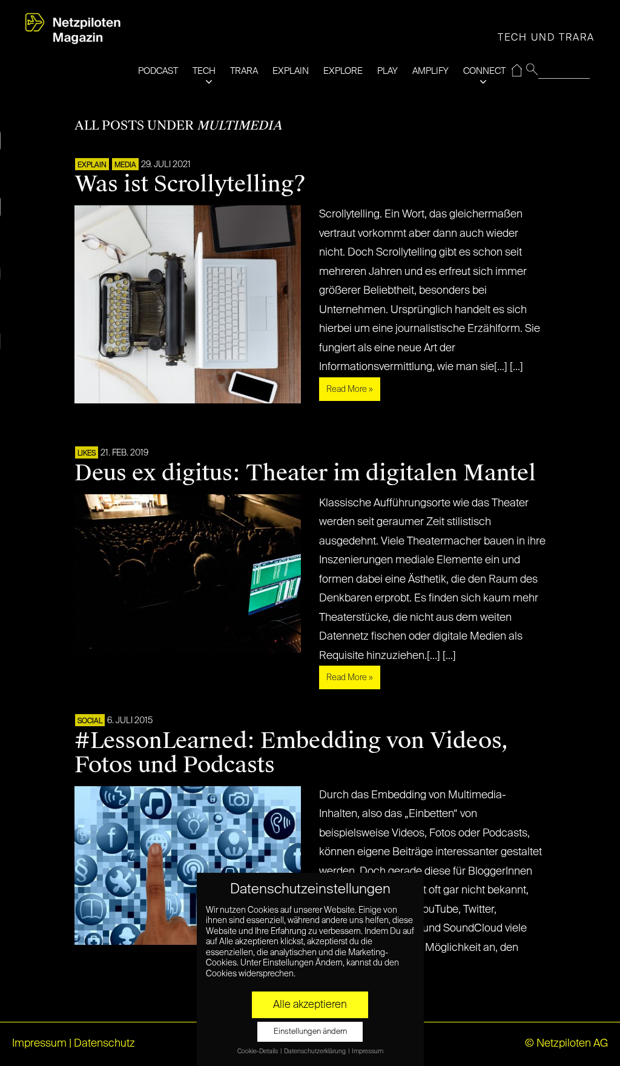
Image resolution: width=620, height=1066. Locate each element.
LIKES (87, 453)
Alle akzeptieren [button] (310, 1004)
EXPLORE (343, 71)
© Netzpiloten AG (566, 1043)
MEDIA (125, 165)
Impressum (39, 1043)
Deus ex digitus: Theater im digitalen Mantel (305, 473)
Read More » (349, 389)
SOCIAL (90, 721)
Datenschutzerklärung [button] (315, 1051)
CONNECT (484, 71)
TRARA (244, 71)
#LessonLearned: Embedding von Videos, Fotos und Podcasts (291, 753)
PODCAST (158, 71)
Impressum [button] (367, 1051)
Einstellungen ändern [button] (310, 1032)
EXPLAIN (290, 71)
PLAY (387, 71)
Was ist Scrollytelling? (190, 184)
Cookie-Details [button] (258, 1051)
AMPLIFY (430, 71)
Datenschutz (104, 1043)
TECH (204, 71)
